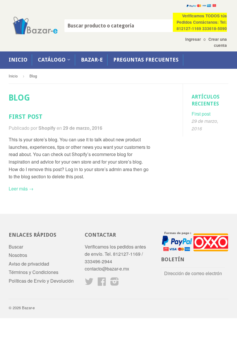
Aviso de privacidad (29, 263)
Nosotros (18, 255)
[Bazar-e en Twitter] (89, 283)
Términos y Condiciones (33, 272)
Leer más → (21, 188)
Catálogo (52, 60)
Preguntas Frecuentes (146, 60)
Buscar (16, 246)
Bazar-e (92, 60)
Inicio (18, 60)
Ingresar (193, 39)
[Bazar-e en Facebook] (101, 283)
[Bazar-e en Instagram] (114, 283)
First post (25, 116)
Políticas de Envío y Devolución (41, 280)
